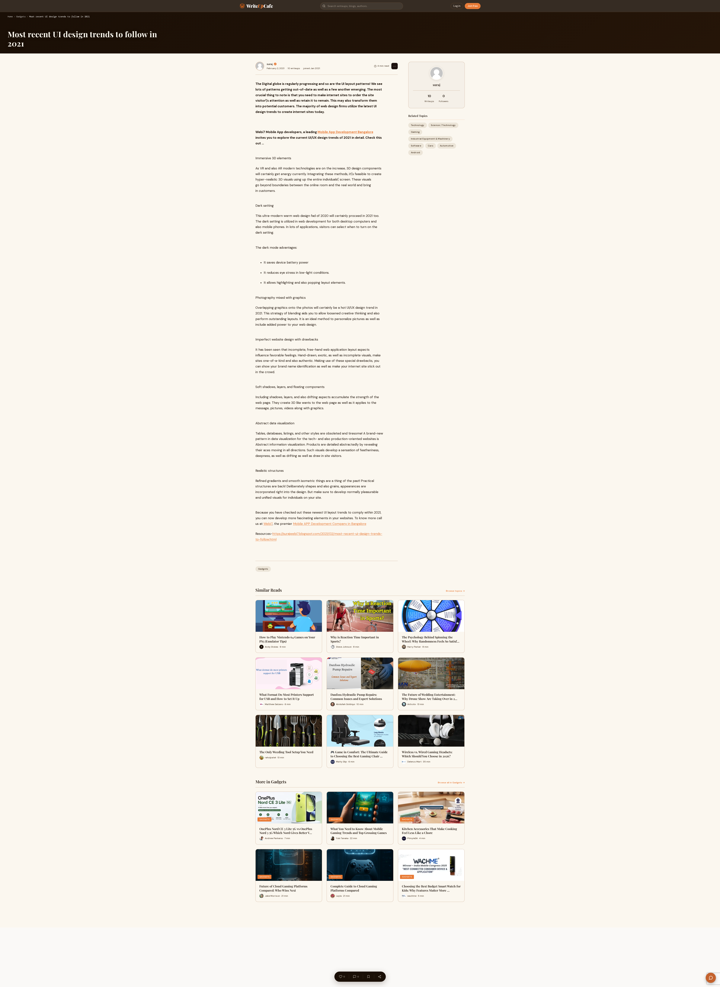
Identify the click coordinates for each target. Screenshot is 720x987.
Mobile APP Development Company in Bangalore (329, 524)
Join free (473, 6)
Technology (417, 125)
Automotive (446, 145)
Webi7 (268, 524)
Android (415, 152)
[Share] (379, 976)
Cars (430, 145)
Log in (456, 6)
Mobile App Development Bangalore (345, 132)
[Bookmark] (368, 976)
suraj (270, 64)
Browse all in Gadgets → (451, 782)
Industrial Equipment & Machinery (430, 138)
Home (10, 16)
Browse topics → (455, 590)
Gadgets (21, 16)
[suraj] (259, 66)
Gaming (415, 131)
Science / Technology (443, 125)
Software (416, 145)
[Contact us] (711, 978)
